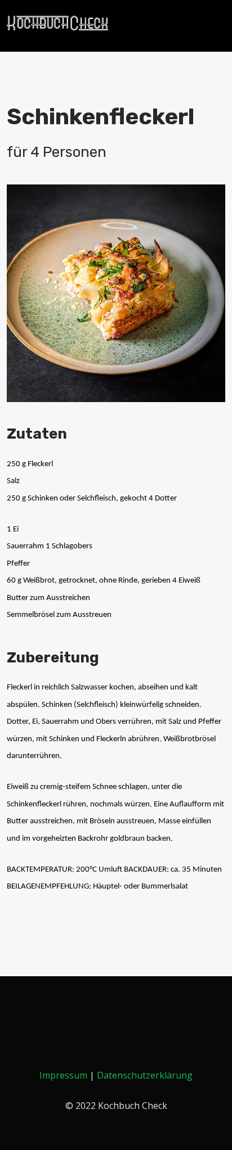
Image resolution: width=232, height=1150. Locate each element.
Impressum (63, 1075)
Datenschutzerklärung (145, 1075)
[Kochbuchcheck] (57, 23)
